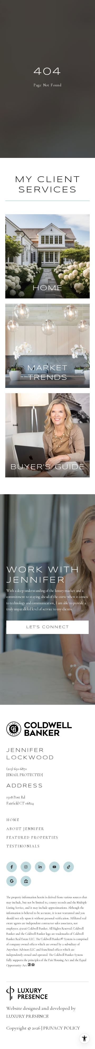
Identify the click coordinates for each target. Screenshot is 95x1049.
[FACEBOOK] (11, 867)
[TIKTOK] (68, 867)
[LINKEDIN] (40, 867)
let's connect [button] (47, 627)
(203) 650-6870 (16, 769)
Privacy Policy (61, 1028)
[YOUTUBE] (54, 867)
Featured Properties (32, 837)
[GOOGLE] (11, 881)
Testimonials (23, 846)
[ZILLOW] (26, 881)
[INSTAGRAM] (26, 867)
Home (13, 820)
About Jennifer (25, 829)
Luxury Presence (27, 1016)
